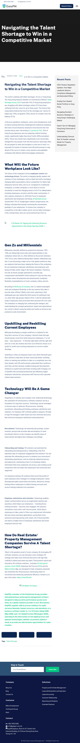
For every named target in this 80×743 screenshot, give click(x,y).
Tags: (4, 641)
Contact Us (9, 694)
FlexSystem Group (32, 594)
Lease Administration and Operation (54, 691)
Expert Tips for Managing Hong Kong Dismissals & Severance (66, 128)
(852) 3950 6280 (8, 1)
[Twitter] (26, 635)
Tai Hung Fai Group (12, 709)
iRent (7, 712)
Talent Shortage (11, 641)
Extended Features (48, 704)
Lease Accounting (48, 694)
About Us (9, 688)
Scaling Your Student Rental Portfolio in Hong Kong (65, 104)
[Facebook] (9, 635)
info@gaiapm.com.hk (24, 1)
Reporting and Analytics (50, 701)
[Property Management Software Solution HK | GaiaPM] (9, 6)
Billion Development (12, 706)
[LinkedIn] (44, 635)
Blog (20, 76)
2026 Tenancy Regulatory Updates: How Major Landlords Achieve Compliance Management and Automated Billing (66, 90)
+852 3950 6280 (13, 723)
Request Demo (66, 6)
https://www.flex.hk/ (24, 577)
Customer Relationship (49, 698)
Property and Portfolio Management (54, 688)
